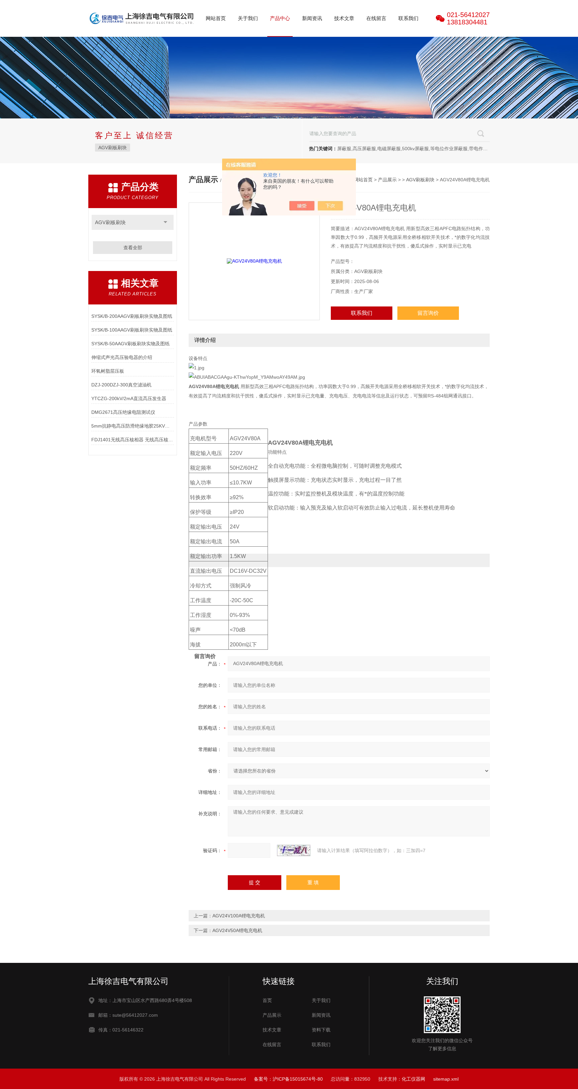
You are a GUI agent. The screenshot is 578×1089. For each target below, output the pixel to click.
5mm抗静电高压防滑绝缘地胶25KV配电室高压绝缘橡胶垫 (132, 426)
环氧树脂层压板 (107, 371)
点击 (165, 222)
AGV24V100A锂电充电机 (238, 915)
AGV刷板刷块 (112, 147)
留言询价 (428, 313)
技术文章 (344, 18)
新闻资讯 (312, 18)
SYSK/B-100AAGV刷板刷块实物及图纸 (131, 330)
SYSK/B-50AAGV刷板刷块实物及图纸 (130, 343)
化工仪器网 (413, 1079)
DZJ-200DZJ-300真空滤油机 (121, 384)
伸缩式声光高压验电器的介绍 (121, 357)
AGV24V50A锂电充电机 (237, 930)
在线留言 (376, 18)
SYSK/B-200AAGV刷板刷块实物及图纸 (131, 316)
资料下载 (321, 1029)
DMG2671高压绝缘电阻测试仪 (123, 412)
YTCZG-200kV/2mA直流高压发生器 (128, 398)
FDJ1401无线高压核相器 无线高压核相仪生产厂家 (132, 439)
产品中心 (280, 18)
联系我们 (408, 18)
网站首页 (216, 18)
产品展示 (387, 179)
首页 (267, 1000)
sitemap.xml (446, 1079)
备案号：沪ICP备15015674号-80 (288, 1079)
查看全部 (132, 247)
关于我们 (248, 18)
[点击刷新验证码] (293, 850)
